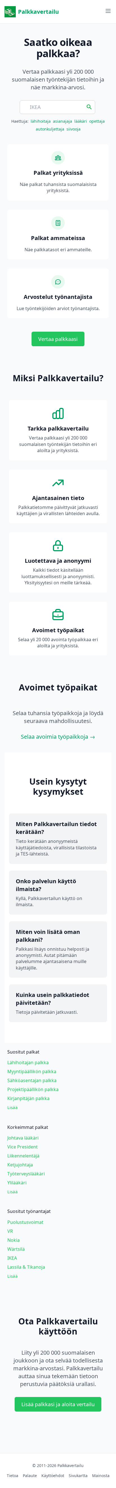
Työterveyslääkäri (26, 1174)
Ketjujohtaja (20, 1165)
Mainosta (101, 1475)
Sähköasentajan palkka (32, 1080)
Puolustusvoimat (25, 1222)
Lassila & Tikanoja (26, 1267)
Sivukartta (78, 1475)
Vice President (22, 1147)
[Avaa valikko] (108, 11)
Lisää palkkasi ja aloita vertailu (58, 1404)
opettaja (97, 121)
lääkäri (80, 121)
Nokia (13, 1240)
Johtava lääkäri (23, 1138)
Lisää (12, 1107)
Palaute (30, 1475)
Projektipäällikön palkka (33, 1089)
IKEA (12, 1258)
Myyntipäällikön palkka (31, 1071)
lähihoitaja (41, 121)
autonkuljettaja (50, 129)
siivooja (73, 129)
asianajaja (62, 121)
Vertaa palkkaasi (58, 339)
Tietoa (12, 1475)
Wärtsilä (16, 1249)
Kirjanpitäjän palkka (28, 1098)
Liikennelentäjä (23, 1156)
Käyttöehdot (52, 1475)
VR (10, 1231)
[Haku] (89, 106)
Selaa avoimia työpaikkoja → (58, 736)
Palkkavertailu (38, 11)
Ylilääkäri (16, 1183)
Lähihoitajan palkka (28, 1062)
